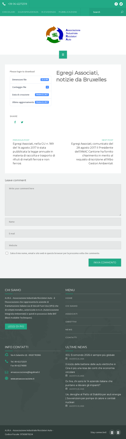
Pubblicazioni (68, 12)
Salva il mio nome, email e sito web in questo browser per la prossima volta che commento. (55, 253)
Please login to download (22, 71)
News (68, 329)
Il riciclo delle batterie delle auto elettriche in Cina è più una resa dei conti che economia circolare (90, 368)
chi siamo (71, 306)
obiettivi (71, 321)
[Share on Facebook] (13, 122)
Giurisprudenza (28, 12)
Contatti (71, 337)
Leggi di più (16, 326)
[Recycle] (63, 35)
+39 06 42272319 (17, 3)
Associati (71, 314)
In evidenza (48, 12)
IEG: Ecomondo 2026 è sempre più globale (90, 355)
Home (69, 298)
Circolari (8, 12)
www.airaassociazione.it (22, 378)
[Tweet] (20, 122)
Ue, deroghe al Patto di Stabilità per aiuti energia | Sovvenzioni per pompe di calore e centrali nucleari (93, 398)
